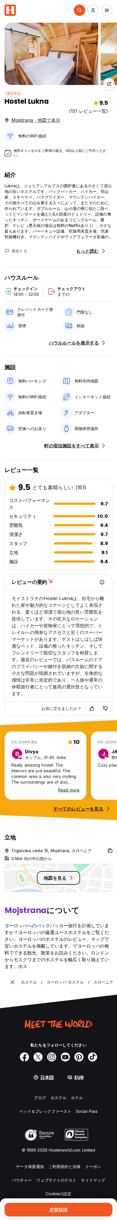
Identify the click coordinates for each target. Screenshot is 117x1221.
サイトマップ (93, 1180)
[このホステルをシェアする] (109, 84)
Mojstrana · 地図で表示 (35, 120)
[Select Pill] (79, 10)
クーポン (93, 1166)
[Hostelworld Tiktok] (92, 1057)
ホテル (77, 1097)
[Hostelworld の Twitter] (38, 1057)
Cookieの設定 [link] (59, 1193)
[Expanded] (12, 982)
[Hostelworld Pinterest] (78, 1057)
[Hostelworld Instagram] (51, 1057)
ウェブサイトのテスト (56, 1180)
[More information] (102, 582)
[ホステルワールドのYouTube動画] (65, 1057)
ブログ (40, 1097)
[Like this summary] (91, 708)
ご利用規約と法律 (65, 1166)
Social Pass (87, 1111)
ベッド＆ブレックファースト (45, 1111)
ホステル (14, 93)
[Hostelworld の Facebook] (24, 1057)
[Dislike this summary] (105, 708)
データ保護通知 (30, 1166)
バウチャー (22, 1180)
